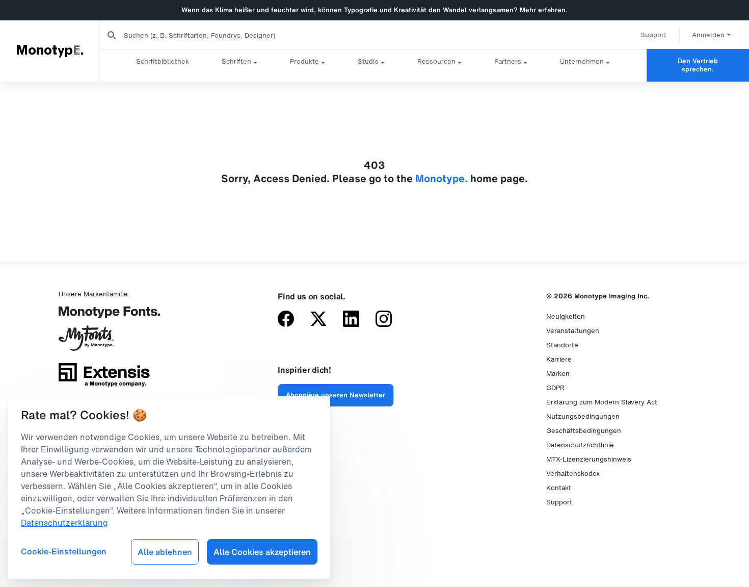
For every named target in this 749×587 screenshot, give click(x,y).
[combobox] (204, 35)
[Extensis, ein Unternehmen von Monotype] (104, 378)
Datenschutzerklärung (64, 523)
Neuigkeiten (565, 316)
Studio (368, 61)
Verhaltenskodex (573, 473)
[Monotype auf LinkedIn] (351, 320)
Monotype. (50, 50)
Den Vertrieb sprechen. (698, 65)
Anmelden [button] (708, 35)
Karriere (559, 359)
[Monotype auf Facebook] (286, 320)
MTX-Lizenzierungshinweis (588, 459)
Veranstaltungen (572, 331)
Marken (558, 373)
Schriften (236, 61)
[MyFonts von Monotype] (104, 341)
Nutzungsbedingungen (583, 416)
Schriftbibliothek (162, 61)
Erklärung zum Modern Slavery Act (601, 402)
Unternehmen (582, 61)
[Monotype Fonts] (104, 316)
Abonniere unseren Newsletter (335, 395)
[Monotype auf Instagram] (384, 320)
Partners (507, 61)
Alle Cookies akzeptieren (262, 552)
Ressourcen (436, 61)
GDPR (555, 388)
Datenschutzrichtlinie (580, 445)
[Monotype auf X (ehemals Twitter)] (318, 320)
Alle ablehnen (165, 552)
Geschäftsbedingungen (583, 431)
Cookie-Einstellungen (63, 551)
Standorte (562, 345)
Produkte (304, 61)
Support (653, 35)
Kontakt (558, 488)
